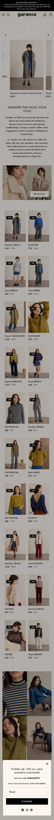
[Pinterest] (31, 810)
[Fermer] (47, 763)
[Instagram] (27, 810)
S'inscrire (27, 801)
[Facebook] (23, 810)
